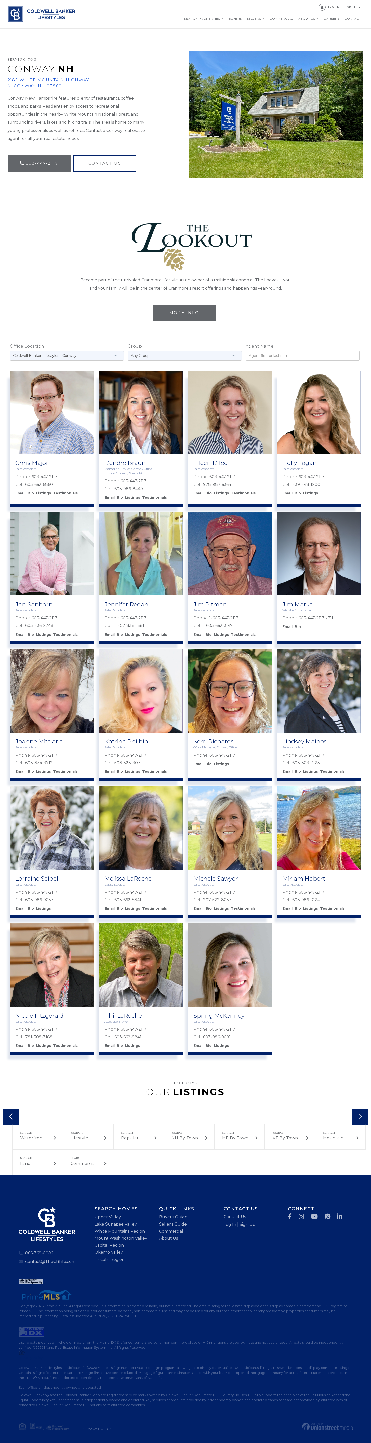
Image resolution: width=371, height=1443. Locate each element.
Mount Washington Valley (121, 1238)
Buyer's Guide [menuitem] (173, 1217)
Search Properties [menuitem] (202, 18)
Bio (31, 493)
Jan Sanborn (34, 604)
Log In (334, 7)
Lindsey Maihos (304, 741)
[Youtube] (314, 1217)
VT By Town (285, 1138)
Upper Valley (108, 1217)
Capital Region (109, 1245)
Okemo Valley (109, 1252)
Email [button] (20, 493)
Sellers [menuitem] (254, 18)
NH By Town (185, 1138)
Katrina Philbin (126, 741)
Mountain (333, 1138)
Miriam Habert (303, 878)
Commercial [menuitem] (281, 18)
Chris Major (31, 462)
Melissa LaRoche (128, 878)
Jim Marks (297, 604)
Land (25, 1163)
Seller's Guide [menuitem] (173, 1224)
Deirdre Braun (125, 462)
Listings (43, 493)
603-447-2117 (42, 163)
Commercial (83, 1163)
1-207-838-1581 (129, 625)
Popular (130, 1138)
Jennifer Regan (126, 604)
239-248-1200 (306, 484)
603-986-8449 (128, 488)
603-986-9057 (39, 899)
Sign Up (354, 7)
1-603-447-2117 (223, 618)
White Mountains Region (120, 1231)
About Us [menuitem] (306, 18)
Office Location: (27, 346)
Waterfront (32, 1138)
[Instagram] (301, 1217)
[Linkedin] (340, 1217)
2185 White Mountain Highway (48, 83)
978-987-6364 (217, 484)
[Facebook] (290, 1217)
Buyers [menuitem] (235, 18)
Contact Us (104, 163)
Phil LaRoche (123, 1015)
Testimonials (65, 493)
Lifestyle (79, 1138)
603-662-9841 (127, 1036)
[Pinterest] (328, 1217)
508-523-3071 (128, 762)
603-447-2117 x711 (316, 618)
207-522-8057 (217, 899)
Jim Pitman (210, 604)
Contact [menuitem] (352, 18)
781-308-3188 (39, 1036)
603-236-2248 (39, 625)
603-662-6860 (39, 484)
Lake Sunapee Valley (116, 1224)
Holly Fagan (299, 462)
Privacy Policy (96, 1428)
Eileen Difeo (210, 462)
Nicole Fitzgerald (39, 1015)
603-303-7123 (306, 762)
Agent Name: (260, 346)
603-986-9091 (217, 1036)
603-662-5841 (127, 899)
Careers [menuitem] (331, 18)
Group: (135, 346)
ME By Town (235, 1138)
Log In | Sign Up (239, 1224)
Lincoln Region (110, 1259)
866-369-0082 (39, 1253)
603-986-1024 (306, 899)
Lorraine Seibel (36, 878)
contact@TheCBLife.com (50, 1261)
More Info (184, 312)
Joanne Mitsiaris (38, 741)
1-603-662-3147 (218, 625)
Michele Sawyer (215, 878)
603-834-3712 (39, 762)
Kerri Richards (213, 741)
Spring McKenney (218, 1015)
